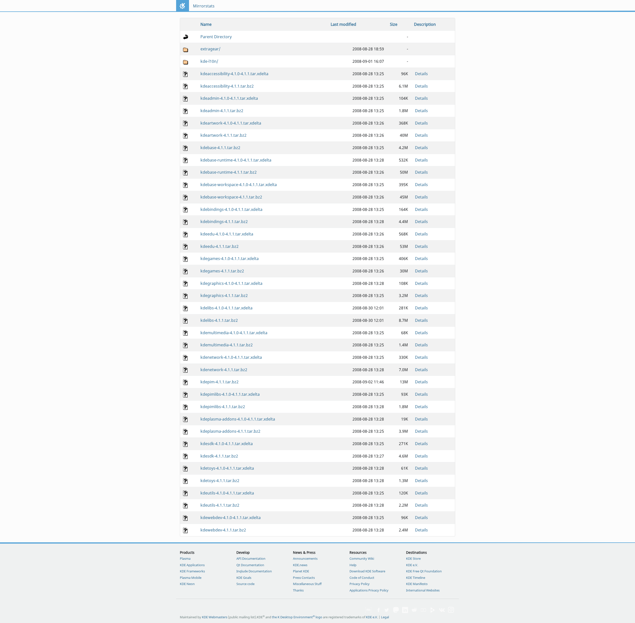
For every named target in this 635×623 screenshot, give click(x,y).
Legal (385, 617)
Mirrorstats (204, 6)
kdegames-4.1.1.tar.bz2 (222, 271)
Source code (245, 584)
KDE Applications (192, 565)
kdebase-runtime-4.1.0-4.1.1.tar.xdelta (235, 160)
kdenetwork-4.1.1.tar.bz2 (223, 369)
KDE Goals (243, 577)
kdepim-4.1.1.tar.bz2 (219, 382)
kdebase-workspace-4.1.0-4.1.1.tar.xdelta (238, 184)
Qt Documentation (250, 565)
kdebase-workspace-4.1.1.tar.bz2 (231, 197)
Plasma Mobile (190, 577)
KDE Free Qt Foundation (424, 571)
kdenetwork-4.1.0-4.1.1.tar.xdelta (231, 357)
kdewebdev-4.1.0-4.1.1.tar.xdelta (230, 517)
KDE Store (413, 558)
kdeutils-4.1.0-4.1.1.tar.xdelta (227, 493)
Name (206, 24)
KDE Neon (187, 584)
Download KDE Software (367, 571)
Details (421, 73)
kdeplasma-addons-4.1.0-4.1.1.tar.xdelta (237, 419)
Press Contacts (304, 577)
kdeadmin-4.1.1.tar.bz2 (221, 110)
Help (352, 565)
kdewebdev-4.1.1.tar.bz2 (223, 530)
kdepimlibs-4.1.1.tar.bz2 (222, 406)
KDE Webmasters (214, 617)
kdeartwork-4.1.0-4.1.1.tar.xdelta (230, 123)
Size (393, 24)
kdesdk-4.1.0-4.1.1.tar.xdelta (226, 443)
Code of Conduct (361, 577)
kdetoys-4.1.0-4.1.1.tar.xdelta (227, 468)
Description (425, 24)
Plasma (185, 558)
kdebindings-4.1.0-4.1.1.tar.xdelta (231, 209)
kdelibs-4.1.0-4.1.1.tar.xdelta (226, 308)
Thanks (298, 590)
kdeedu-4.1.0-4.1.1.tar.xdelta (226, 234)
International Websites (423, 590)
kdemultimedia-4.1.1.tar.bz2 (226, 345)
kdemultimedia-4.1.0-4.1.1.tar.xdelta (233, 332)
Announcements (305, 558)
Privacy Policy (359, 584)
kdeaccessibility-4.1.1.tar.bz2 (227, 86)
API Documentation (250, 558)
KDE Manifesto (417, 584)
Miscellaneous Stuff (307, 584)
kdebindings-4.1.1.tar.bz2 (224, 221)
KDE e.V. (412, 565)
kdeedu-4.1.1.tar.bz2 (219, 246)
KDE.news (300, 565)
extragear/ (210, 49)
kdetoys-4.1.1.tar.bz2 (219, 480)
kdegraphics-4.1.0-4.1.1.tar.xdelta (231, 283)
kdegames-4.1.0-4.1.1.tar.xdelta (229, 258)
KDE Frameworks (192, 571)
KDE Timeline (415, 577)
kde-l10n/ (209, 61)
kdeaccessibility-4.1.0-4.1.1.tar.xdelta (234, 73)
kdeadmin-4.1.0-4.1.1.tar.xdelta (229, 98)
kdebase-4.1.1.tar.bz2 (220, 147)
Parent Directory (216, 36)
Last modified (343, 24)
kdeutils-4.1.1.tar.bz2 (219, 505)
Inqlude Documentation (254, 571)
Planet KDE (301, 571)
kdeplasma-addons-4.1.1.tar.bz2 (230, 431)
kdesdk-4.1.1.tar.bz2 (219, 456)
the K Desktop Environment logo (297, 617)
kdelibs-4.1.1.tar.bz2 (219, 320)
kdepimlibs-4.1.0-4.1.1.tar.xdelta (230, 394)
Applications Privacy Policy (368, 590)
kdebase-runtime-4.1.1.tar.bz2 (228, 172)
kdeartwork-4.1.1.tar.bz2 (223, 135)
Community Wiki (361, 558)
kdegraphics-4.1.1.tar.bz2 (224, 295)
